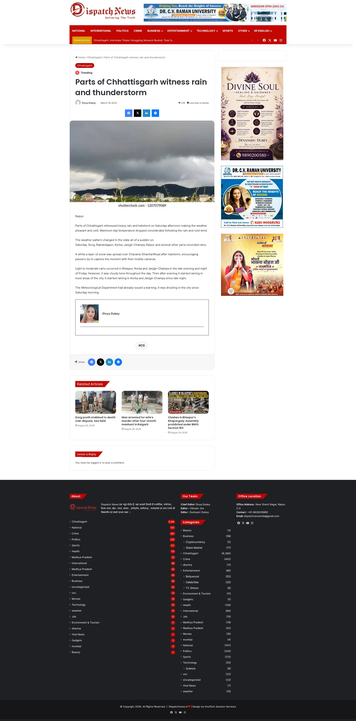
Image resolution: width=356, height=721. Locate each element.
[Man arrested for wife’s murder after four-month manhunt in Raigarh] (142, 402)
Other (242, 30)
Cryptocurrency (195, 541)
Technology (206, 30)
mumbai (76, 646)
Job (74, 616)
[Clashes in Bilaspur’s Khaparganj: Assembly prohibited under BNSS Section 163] (188, 402)
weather (77, 610)
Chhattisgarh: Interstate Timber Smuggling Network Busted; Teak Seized (136, 40)
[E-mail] (82, 333)
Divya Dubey (89, 102)
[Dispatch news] (104, 11)
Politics (122, 30)
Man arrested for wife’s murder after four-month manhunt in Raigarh (139, 420)
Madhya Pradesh (82, 557)
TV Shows (192, 587)
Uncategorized (80, 586)
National (78, 30)
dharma (76, 628)
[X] (243, 523)
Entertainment (178, 30)
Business (153, 30)
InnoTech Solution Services (220, 706)
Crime (138, 30)
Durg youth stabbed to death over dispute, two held (95, 419)
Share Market (194, 547)
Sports (227, 30)
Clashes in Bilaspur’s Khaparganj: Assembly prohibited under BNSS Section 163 (183, 422)
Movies (76, 598)
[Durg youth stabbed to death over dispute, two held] (95, 402)
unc (74, 592)
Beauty (76, 652)
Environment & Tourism (85, 622)
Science (190, 668)
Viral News (78, 634)
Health (76, 551)
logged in (96, 462)
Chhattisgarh (94, 57)
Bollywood (192, 576)
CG (142, 345)
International (100, 30)
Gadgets (77, 640)
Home (81, 57)
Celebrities (192, 582)
